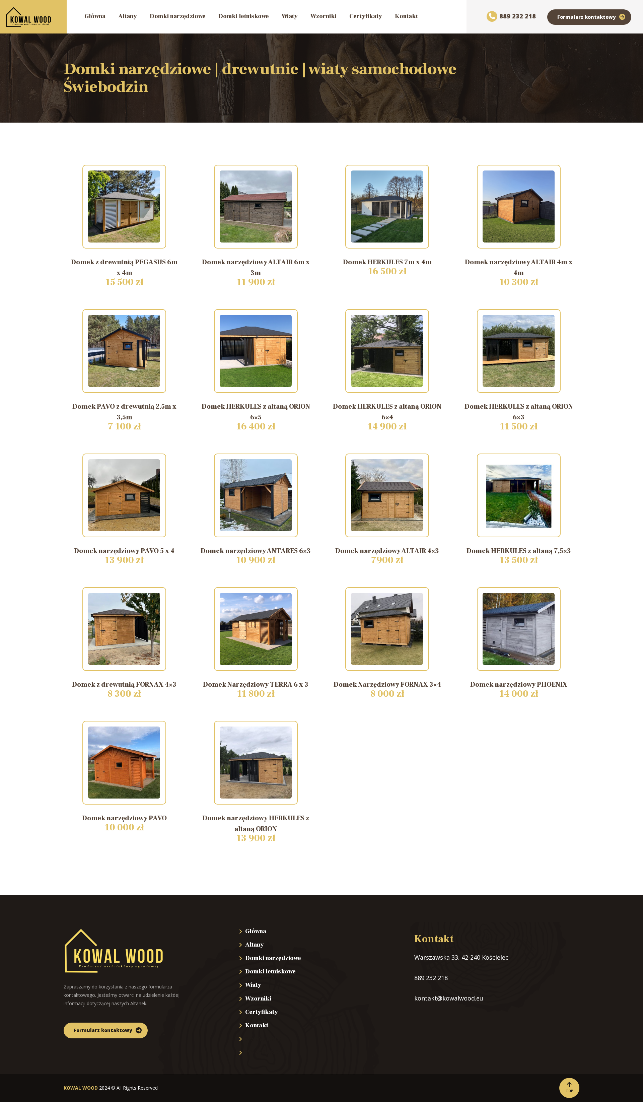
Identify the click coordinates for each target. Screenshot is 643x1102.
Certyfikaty (261, 1012)
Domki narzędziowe (273, 958)
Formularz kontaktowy (586, 17)
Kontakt (256, 1025)
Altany (254, 945)
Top (569, 1091)
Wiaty (253, 985)
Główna (255, 931)
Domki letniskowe (270, 971)
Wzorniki (258, 999)
